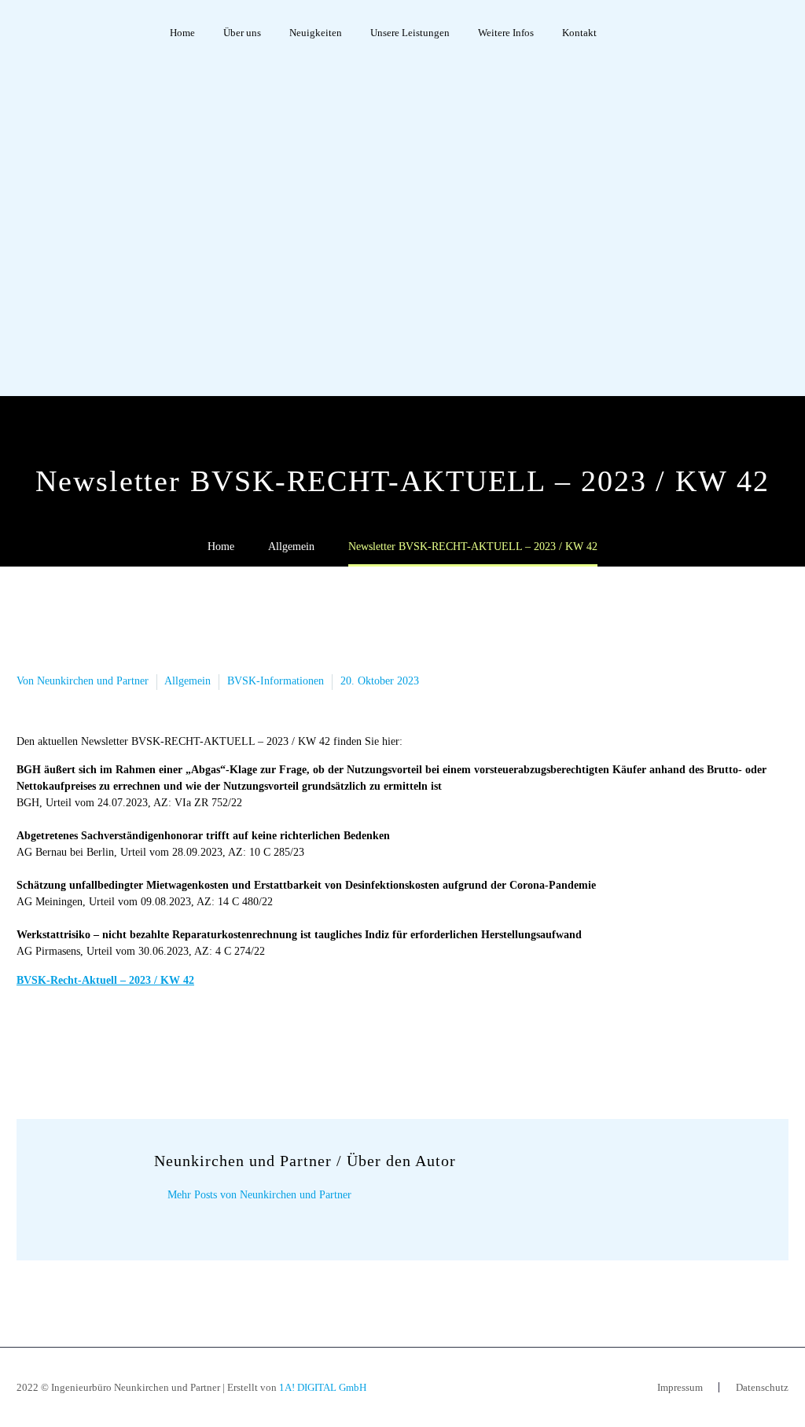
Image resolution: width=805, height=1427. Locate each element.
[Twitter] (50, 1042)
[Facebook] (26, 1042)
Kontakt (579, 33)
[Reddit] (144, 1042)
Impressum (680, 1387)
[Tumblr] (97, 1042)
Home (182, 33)
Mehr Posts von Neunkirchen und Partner (259, 1195)
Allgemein (187, 681)
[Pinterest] (74, 1042)
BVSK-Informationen (275, 681)
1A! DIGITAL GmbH (322, 1387)
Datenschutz (762, 1387)
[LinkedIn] (121, 1042)
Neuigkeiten (315, 33)
